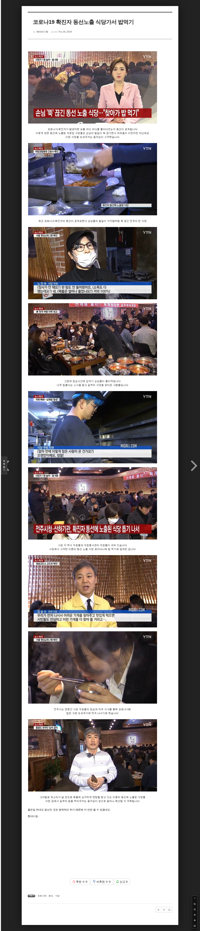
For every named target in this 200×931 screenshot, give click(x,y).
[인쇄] (194, 925)
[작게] (194, 909)
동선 (51, 896)
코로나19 (42, 896)
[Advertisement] (100, 848)
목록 (4, 465)
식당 (57, 896)
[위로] (194, 915)
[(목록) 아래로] (194, 920)
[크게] (194, 904)
